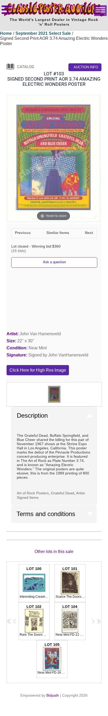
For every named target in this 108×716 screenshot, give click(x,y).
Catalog (25, 66)
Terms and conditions (46, 513)
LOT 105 (52, 658)
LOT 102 (35, 620)
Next (89, 233)
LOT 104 (70, 620)
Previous (23, 233)
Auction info (86, 67)
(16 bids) (18, 251)
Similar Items (57, 233)
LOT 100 (35, 582)
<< (9, 621)
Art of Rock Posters (33, 493)
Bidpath (52, 695)
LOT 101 (70, 582)
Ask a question (54, 262)
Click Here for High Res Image (37, 370)
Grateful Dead (62, 493)
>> (98, 621)
